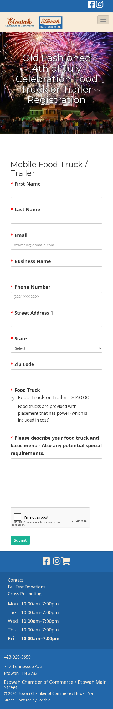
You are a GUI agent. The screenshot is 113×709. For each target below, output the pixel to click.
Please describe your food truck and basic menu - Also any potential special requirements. (56, 445)
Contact (15, 580)
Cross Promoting (25, 594)
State (19, 338)
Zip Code (22, 364)
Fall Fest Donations (26, 587)
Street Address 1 (32, 313)
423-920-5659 (17, 657)
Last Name (25, 209)
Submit (20, 540)
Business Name (31, 261)
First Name (26, 184)
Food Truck (25, 390)
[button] (103, 19)
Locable (44, 699)
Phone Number (30, 287)
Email (19, 235)
